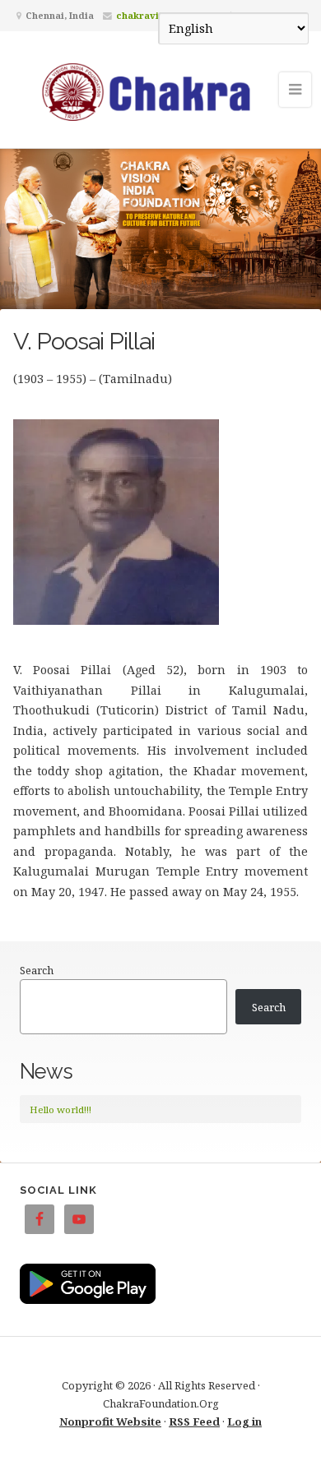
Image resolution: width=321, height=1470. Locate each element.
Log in (244, 1421)
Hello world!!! (60, 1109)
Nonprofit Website (110, 1421)
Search (37, 970)
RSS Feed (194, 1421)
